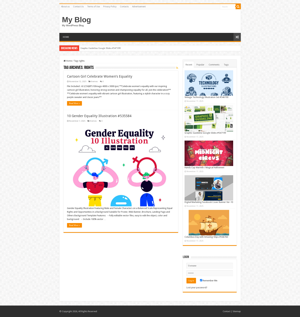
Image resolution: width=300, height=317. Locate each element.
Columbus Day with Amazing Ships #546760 (206, 237)
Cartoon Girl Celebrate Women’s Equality (99, 76)
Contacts (124, 6)
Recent (189, 64)
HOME (66, 37)
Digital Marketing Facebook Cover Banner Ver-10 (209, 202)
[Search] (238, 6)
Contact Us (78, 6)
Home (69, 61)
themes (94, 81)
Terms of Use (93, 6)
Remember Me (209, 280)
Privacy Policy (109, 6)
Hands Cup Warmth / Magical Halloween (204, 167)
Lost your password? (196, 287)
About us (65, 6)
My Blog (76, 19)
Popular (200, 64)
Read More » (74, 103)
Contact (226, 311)
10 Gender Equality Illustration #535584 (99, 116)
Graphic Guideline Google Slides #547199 (101, 48)
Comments (214, 64)
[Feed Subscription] (177, 67)
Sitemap (237, 311)
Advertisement (139, 6)
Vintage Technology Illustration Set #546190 (206, 97)
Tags (226, 64)
